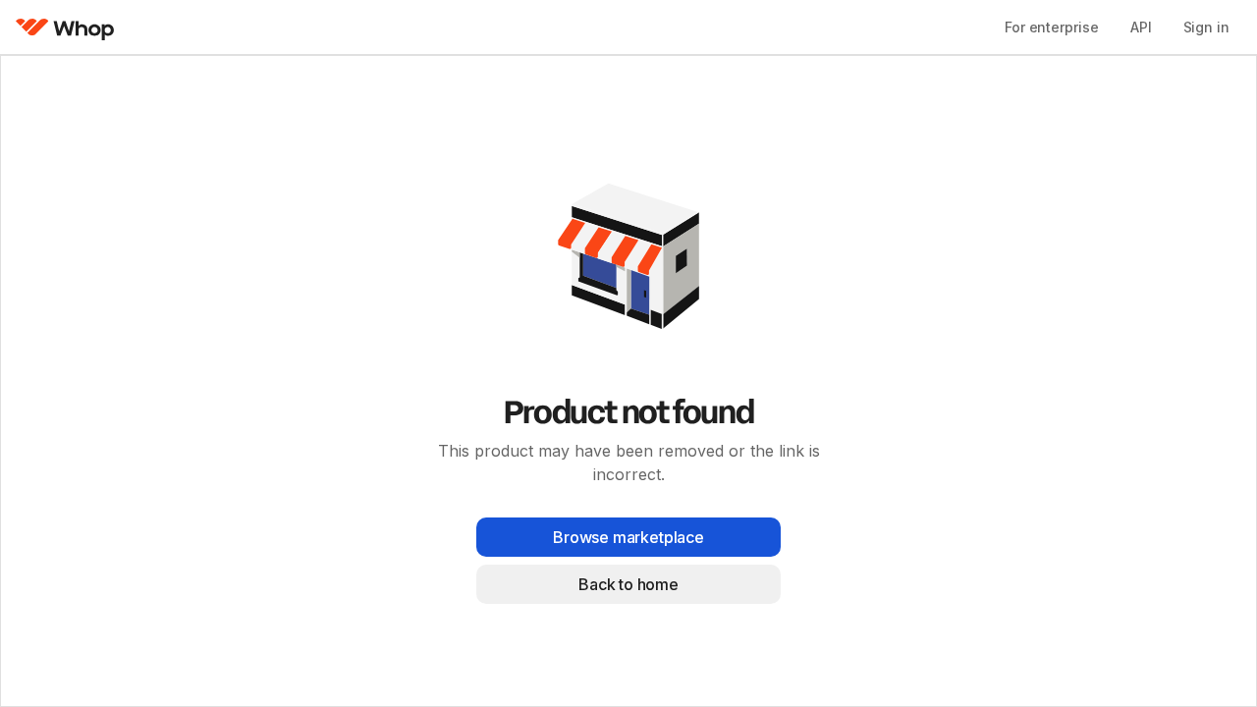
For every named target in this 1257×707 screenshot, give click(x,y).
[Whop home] (65, 27)
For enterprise (1052, 27)
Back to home (628, 584)
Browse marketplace (628, 537)
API (1141, 27)
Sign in (1206, 27)
